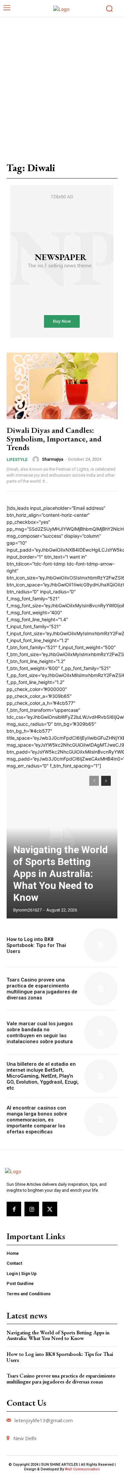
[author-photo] (36, 459)
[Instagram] (31, 1209)
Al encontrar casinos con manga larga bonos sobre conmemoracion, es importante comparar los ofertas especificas (37, 1120)
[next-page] (106, 781)
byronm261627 (27, 909)
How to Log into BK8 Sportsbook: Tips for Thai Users (36, 945)
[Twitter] (49, 1209)
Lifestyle (17, 459)
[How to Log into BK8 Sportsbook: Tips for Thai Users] (101, 945)
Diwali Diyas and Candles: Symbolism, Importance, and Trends (54, 439)
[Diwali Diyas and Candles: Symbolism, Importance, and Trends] (62, 386)
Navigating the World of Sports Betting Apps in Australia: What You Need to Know (60, 873)
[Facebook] (14, 1209)
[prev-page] (94, 781)
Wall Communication (82, 1469)
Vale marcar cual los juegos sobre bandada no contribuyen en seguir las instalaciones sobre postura (40, 1032)
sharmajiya (52, 459)
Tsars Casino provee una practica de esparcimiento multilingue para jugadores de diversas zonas (42, 989)
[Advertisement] (62, 83)
